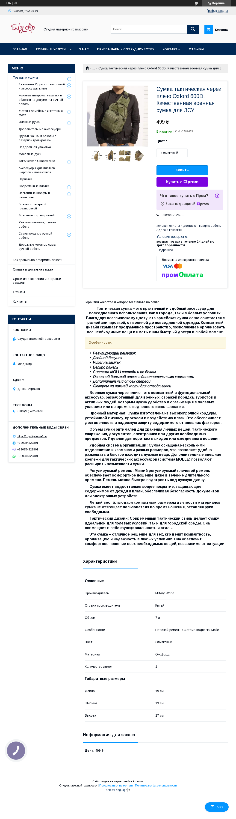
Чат (220, 807)
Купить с (174, 182)
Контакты (171, 49)
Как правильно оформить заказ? (37, 260)
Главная (19, 49)
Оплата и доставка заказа (33, 269)
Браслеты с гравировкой (37, 215)
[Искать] (193, 29)
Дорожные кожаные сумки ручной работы (37, 246)
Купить (182, 170)
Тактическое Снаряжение (37, 161)
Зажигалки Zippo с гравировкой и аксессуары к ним (42, 86)
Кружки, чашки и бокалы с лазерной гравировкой (37, 138)
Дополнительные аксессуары (40, 129)
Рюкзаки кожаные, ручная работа (37, 224)
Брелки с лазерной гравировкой (32, 206)
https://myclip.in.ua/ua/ (32, 436)
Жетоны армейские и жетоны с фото (41, 113)
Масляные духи (30, 154)
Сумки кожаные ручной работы (35, 235)
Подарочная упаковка (35, 147)
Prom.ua (138, 781)
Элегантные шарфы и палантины (34, 195)
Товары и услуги (50, 49)
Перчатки (25, 179)
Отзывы (196, 49)
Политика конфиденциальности (156, 785)
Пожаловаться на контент (116, 785)
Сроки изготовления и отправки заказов (37, 280)
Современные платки (34, 186)
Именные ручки (29, 122)
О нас (84, 49)
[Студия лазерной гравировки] (23, 37)
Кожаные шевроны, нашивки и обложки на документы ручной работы (41, 99)
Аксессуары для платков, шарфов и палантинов (37, 170)
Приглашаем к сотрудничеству (125, 49)
